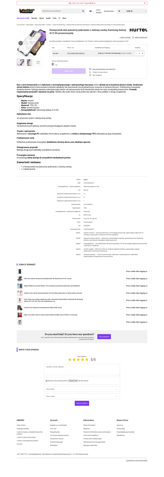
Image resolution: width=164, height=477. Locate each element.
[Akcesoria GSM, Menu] (30, 18)
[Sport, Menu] (44, 18)
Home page (29, 25)
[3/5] (78, 359)
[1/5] (69, 359)
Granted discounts (56, 442)
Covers (49, 25)
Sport (41, 18)
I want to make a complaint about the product (30, 433)
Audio (48, 18)
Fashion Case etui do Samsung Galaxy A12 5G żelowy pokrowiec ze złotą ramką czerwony (53, 293)
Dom (64, 18)
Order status (21, 425)
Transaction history (56, 439)
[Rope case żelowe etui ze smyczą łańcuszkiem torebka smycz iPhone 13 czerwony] (20, 315)
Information (88, 420)
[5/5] (86, 359)
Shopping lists (55, 432)
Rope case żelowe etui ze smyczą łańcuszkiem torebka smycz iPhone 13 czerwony (50, 315)
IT (59, 18)
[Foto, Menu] (57, 18)
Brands (34, 18)
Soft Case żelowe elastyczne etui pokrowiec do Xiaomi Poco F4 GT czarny (47, 278)
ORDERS (20, 420)
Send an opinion (81, 403)
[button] (20, 43)
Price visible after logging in (76, 53)
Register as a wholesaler (58, 425)
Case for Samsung (59, 25)
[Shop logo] (27, 11)
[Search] (83, 11)
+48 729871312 (22, 454)
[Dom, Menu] (67, 18)
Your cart (53, 429)
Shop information (89, 425)
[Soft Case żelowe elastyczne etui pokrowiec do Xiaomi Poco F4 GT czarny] (20, 279)
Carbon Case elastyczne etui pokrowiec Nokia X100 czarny (43, 307)
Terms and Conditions (90, 435)
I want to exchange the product (27, 441)
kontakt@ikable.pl (35, 454)
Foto (54, 18)
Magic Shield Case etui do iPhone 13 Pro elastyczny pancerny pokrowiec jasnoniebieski (52, 286)
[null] (20, 271)
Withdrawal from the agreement (94, 442)
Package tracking (23, 429)
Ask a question (104, 337)
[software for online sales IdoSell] (136, 461)
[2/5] (74, 359)
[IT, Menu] (61, 18)
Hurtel (85, 179)
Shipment (86, 429)
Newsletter (54, 445)
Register (99, 12)
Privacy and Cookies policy (92, 439)
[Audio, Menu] (51, 18)
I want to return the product (26, 437)
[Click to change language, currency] (91, 11)
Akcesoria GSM (23, 18)
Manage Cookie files (90, 445)
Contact (19, 444)
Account (53, 420)
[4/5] (82, 359)
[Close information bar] (144, 3)
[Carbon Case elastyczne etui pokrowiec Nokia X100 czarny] (20, 308)
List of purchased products (59, 435)
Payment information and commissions (97, 432)
